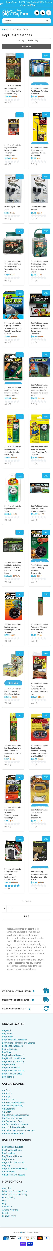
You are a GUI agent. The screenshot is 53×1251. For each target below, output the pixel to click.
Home (5, 29)
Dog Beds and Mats (11, 1067)
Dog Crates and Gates (12, 1074)
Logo (16, 12)
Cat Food (6, 1090)
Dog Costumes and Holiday (14, 1168)
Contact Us (7, 1207)
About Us (6, 1188)
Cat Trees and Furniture (12, 1133)
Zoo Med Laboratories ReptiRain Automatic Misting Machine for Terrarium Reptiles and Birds (39, 390)
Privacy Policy (8, 1197)
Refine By (26, 46)
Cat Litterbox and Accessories (15, 1115)
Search (5, 1213)
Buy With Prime (9, 1216)
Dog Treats (7, 1033)
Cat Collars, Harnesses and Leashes (18, 1130)
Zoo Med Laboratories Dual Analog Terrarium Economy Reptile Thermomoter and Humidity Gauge (39, 750)
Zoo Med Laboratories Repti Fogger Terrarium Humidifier (39, 91)
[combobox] (26, 20)
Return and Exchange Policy (14, 1194)
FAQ (4, 1200)
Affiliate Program (10, 1210)
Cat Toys (6, 1096)
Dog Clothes (7, 1036)
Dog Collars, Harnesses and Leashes (18, 1043)
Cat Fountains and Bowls (13, 1127)
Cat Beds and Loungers (12, 1118)
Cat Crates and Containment (15, 1124)
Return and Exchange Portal (14, 1191)
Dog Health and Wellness (13, 1058)
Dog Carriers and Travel (13, 1070)
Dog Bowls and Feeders (12, 1046)
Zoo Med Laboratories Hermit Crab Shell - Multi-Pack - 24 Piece (12, 691)
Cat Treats (7, 1093)
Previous (28, 901)
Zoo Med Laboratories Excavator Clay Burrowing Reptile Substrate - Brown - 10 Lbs (39, 689)
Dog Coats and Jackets (12, 1147)
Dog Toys (6, 1052)
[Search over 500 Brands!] (47, 21)
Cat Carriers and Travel (12, 1121)
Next (25, 916)
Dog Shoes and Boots (12, 1150)
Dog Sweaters (8, 1153)
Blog (4, 1203)
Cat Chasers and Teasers (13, 1175)
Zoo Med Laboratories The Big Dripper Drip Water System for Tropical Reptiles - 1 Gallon (39, 266)
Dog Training (8, 1077)
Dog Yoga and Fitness (12, 1156)
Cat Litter (6, 1112)
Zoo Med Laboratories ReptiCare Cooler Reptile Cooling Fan (39, 508)
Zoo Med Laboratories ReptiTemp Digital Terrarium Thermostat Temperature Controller (39, 328)
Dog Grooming (8, 1064)
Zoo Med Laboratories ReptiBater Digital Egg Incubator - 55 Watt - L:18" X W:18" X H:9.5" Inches (12, 568)
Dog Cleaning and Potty (13, 1061)
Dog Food (6, 1030)
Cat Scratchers (9, 1099)
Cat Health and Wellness (13, 1102)
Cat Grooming (8, 1109)
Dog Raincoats (8, 1159)
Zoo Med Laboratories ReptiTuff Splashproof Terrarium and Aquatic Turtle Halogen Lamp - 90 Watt (13, 328)
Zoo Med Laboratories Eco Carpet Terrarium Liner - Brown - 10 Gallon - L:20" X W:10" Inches (12, 750)
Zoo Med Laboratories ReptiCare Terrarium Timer (12, 508)
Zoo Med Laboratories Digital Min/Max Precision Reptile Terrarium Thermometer (12, 150)
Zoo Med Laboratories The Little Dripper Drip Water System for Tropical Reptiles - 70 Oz (12, 266)
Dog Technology (9, 1049)
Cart (37, 12)
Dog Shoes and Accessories (14, 1040)
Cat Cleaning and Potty (12, 1105)
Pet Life (22, 1233)
